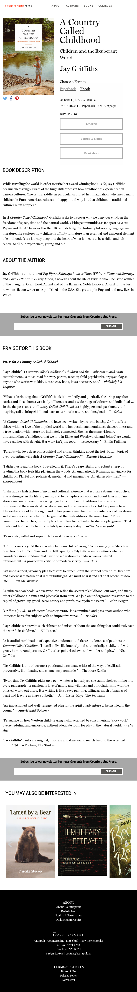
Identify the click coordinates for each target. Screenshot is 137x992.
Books (88, 6)
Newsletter (68, 980)
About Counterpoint (68, 907)
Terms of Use (68, 971)
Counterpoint (55, 940)
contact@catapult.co (78, 953)
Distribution (68, 911)
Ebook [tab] (85, 89)
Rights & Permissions (68, 915)
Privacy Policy (68, 975)
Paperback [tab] (68, 89)
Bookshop (91, 153)
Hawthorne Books (91, 940)
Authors (72, 6)
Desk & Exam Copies (68, 919)
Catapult (39, 940)
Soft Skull (72, 940)
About (56, 6)
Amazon (91, 124)
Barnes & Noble (91, 138)
